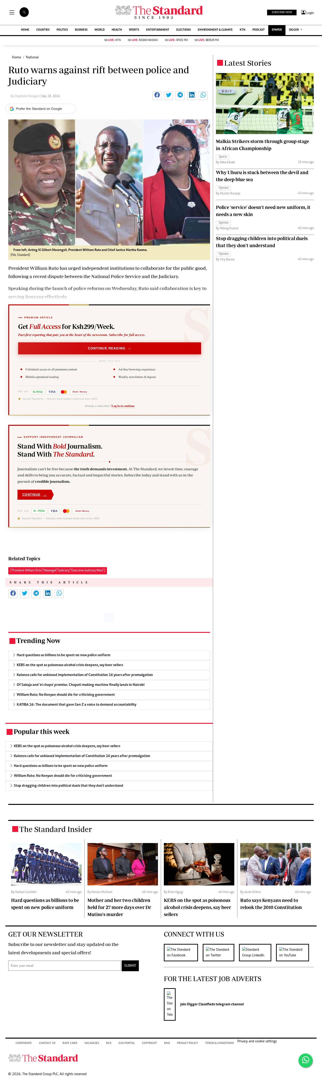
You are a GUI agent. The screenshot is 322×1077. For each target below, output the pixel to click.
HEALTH (117, 30)
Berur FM (208, 40)
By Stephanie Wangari (25, 96)
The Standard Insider (55, 829)
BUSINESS (81, 30)
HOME (25, 30)
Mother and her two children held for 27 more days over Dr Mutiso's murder (119, 907)
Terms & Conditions (219, 1043)
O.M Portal (127, 1043)
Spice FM (178, 40)
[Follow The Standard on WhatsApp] (305, 1060)
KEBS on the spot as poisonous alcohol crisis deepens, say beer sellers (197, 907)
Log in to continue (123, 406)
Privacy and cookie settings (257, 1041)
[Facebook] (183, 952)
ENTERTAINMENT (157, 30)
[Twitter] (221, 952)
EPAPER (277, 30)
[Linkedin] (257, 952)
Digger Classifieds (200, 1004)
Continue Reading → (110, 348)
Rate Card (69, 1043)
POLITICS (62, 30)
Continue (34, 495)
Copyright (149, 1043)
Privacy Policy (187, 1043)
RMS (167, 1043)
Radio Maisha (145, 40)
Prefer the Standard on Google (39, 109)
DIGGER (294, 30)
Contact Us (47, 1043)
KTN (242, 30)
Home (16, 57)
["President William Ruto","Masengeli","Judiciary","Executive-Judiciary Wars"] (57, 570)
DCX (108, 1043)
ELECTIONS (183, 30)
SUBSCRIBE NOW (282, 12)
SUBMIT (130, 966)
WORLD (100, 30)
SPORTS (134, 30)
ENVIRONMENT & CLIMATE (215, 30)
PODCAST (258, 30)
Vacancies (91, 1043)
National (32, 57)
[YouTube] (295, 952)
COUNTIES (43, 30)
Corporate (24, 1043)
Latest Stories (247, 63)
